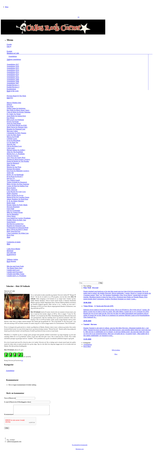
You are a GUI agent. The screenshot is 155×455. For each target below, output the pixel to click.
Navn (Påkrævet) (10, 398)
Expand (8, 48)
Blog (6, 7)
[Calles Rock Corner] (53, 34)
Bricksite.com (80, 449)
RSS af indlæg (116, 350)
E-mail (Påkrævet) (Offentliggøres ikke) (17, 402)
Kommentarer (8, 414)
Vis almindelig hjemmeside (79, 445)
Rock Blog (87, 346)
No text (3, 2)
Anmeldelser (10, 371)
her (22, 360)
